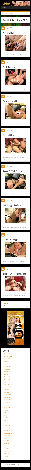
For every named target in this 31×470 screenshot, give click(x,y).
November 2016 (8, 374)
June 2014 (6, 384)
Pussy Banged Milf (10, 101)
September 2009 (8, 451)
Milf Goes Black (8, 33)
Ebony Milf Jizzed (9, 135)
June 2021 (6, 364)
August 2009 (7, 453)
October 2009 (7, 448)
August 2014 (7, 379)
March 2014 (7, 392)
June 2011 (6, 412)
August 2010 (7, 435)
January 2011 (7, 425)
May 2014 (6, 387)
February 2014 (7, 394)
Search (6, 303)
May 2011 (6, 415)
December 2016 (8, 371)
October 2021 (7, 353)
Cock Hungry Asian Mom (12, 205)
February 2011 (7, 423)
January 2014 (7, 397)
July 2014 (6, 382)
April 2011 (6, 417)
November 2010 (8, 430)
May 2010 (6, 443)
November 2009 (8, 446)
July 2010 (6, 438)
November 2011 (7, 400)
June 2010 (6, 440)
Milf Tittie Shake (9, 67)
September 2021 (8, 356)
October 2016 (7, 376)
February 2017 (7, 366)
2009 (7, 13)
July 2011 (6, 410)
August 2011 (7, 407)
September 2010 (8, 433)
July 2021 (6, 361)
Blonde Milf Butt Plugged (12, 171)
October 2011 (7, 402)
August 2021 (7, 359)
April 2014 (6, 389)
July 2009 (6, 456)
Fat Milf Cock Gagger (10, 239)
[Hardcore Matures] (15, 3)
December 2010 (8, 428)
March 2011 (6, 420)
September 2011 (8, 405)
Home (4, 13)
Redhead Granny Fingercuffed (14, 274)
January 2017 (7, 369)
